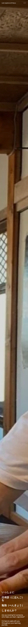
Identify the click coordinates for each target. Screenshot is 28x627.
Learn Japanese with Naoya (9, 3)
